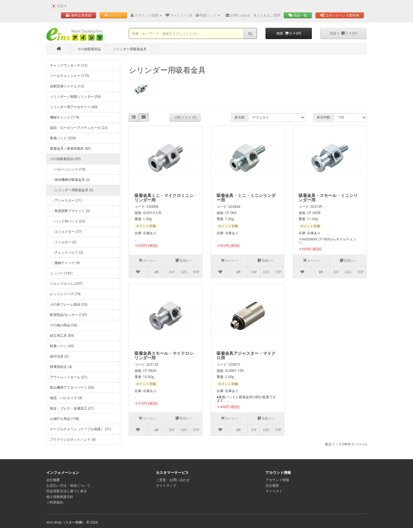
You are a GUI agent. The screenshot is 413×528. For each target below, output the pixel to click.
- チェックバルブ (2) (66, 252)
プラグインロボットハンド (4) (72, 439)
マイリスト (274, 491)
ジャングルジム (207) (66, 283)
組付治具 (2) (59, 356)
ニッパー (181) (61, 273)
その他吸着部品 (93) (65, 158)
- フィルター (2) (63, 242)
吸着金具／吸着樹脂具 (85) (70, 148)
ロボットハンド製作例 (341, 15)
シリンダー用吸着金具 (130, 49)
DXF (171, 272)
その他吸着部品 (89, 49)
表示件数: (324, 117)
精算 (288, 33)
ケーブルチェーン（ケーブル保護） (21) (80, 429)
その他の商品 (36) (63, 325)
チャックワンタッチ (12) (68, 65)
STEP (196, 272)
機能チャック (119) (64, 117)
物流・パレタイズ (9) (66, 397)
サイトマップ (166, 485)
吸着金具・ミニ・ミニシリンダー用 (246, 197)
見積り (343, 33)
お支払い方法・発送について (68, 485)
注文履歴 (272, 485)
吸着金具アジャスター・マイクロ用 (246, 355)
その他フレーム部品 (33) (68, 304)
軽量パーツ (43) (62, 345)
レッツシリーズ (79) (65, 294)
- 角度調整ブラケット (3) (70, 210)
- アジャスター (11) (65, 200)
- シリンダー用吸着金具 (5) (71, 190)
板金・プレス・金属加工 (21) (72, 408)
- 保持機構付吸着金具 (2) (70, 179)
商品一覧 (300, 15)
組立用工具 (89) (62, 335)
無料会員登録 (80, 15)
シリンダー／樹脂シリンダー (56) (75, 96)
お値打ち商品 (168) (64, 418)
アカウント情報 (277, 479)
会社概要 (53, 479)
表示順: (239, 117)
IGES (184, 272)
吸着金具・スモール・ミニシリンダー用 (328, 197)
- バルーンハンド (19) (67, 169)
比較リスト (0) (185, 117)
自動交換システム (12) (67, 86)
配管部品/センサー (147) (68, 314)
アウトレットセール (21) (68, 377)
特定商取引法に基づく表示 (66, 491)
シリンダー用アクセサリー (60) (73, 106)
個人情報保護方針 (59, 496)
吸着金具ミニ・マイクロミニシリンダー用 (164, 197)
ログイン (115, 15)
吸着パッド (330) (63, 138)
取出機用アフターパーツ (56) (72, 387)
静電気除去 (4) (61, 366)
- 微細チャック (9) (65, 262)
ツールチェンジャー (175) (69, 75)
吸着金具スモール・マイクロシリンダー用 (164, 355)
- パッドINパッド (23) (67, 221)
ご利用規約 (54, 502)
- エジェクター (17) (65, 231)
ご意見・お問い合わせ (173, 479)
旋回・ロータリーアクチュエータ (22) (78, 127)
